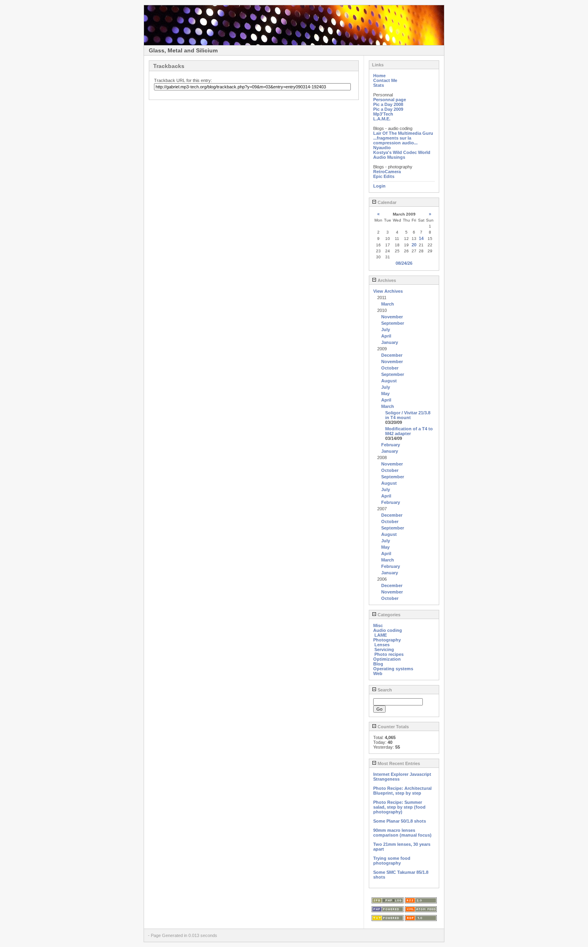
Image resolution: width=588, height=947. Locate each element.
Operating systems (393, 668)
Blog (378, 663)
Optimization (387, 659)
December (391, 355)
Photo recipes (389, 654)
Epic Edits (383, 176)
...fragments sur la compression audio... (395, 140)
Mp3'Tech (383, 114)
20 (414, 244)
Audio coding (387, 630)
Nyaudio (382, 147)
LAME (380, 635)
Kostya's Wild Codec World (401, 152)
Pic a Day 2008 (388, 104)
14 (421, 238)
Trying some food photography (391, 860)
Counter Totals (392, 726)
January (389, 342)
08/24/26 (404, 263)
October (389, 368)
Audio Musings (389, 157)
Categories (388, 614)
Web (377, 673)
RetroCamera (387, 171)
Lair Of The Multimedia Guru (403, 133)
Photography (387, 639)
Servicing (384, 649)
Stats (378, 85)
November (392, 316)
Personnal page (389, 99)
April (386, 336)
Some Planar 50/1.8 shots (399, 821)
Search (384, 689)
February (390, 444)
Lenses (382, 644)
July (385, 329)
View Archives (388, 291)
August (389, 380)
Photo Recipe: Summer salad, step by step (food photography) (399, 807)
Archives (386, 280)
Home (379, 75)
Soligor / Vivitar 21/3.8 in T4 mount (407, 415)
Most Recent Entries (398, 763)
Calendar (386, 202)
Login (379, 186)
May (385, 393)
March (387, 304)
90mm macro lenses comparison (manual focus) (402, 832)
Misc (378, 625)
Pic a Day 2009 (388, 109)
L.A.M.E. (381, 118)
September (392, 323)
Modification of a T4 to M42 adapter (409, 431)
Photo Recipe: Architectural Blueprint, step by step (402, 790)
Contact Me (385, 80)
